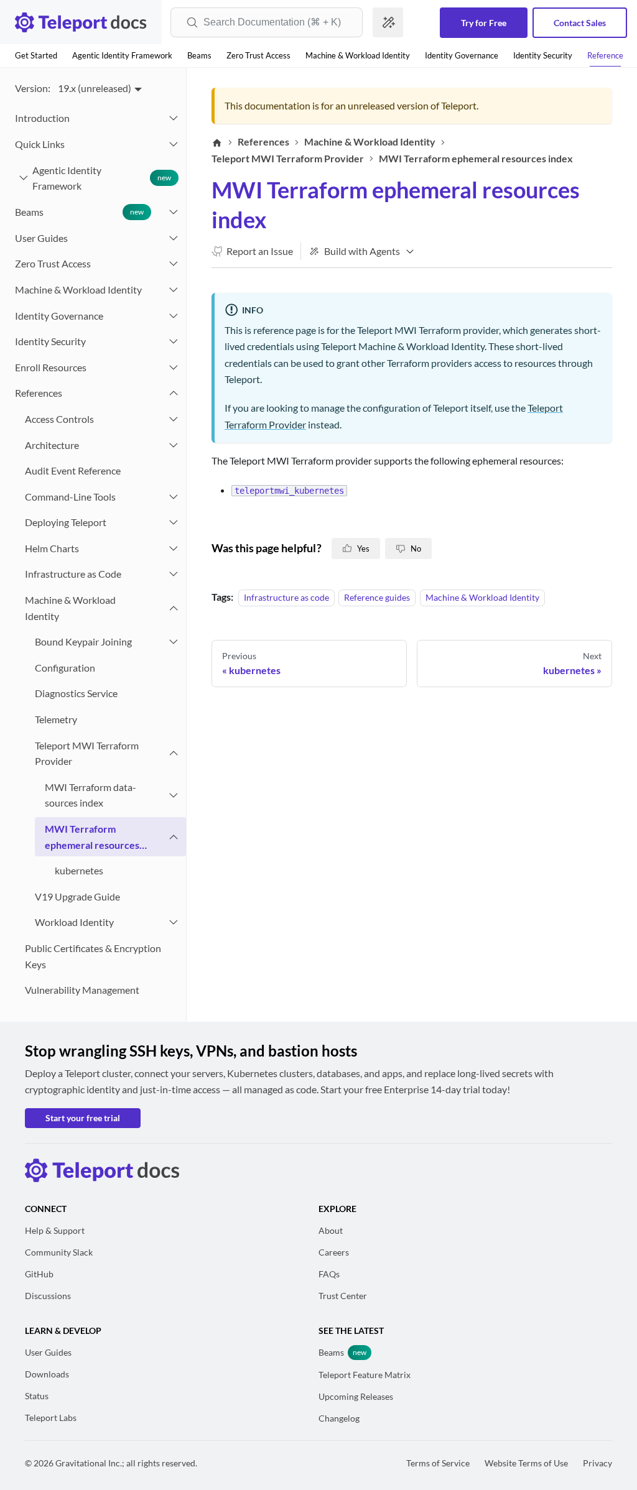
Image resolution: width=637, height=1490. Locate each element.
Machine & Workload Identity (357, 55)
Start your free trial (82, 1118)
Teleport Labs (51, 1417)
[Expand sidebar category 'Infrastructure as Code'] (173, 574)
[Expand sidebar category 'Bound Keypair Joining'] (173, 642)
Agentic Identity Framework (122, 55)
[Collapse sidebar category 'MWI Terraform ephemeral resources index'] (173, 836)
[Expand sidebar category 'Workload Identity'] (173, 922)
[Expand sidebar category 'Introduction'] (173, 118)
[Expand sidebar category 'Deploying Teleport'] (173, 522)
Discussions (48, 1295)
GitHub (39, 1274)
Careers (333, 1252)
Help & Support (55, 1230)
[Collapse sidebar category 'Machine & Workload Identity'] (173, 607)
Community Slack (59, 1252)
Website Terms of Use (526, 1463)
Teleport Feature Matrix (364, 1374)
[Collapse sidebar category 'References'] (173, 393)
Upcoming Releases (355, 1396)
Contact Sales (580, 22)
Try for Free (483, 22)
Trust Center (342, 1295)
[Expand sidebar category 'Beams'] (173, 212)
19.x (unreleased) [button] (94, 88)
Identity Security (542, 55)
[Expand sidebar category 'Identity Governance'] (173, 316)
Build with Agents (362, 251)
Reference (605, 55)
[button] (95, 144)
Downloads (47, 1374)
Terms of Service (438, 1463)
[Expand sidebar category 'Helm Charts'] (173, 548)
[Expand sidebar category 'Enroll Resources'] (173, 367)
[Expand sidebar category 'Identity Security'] (173, 341)
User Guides (48, 1352)
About (330, 1230)
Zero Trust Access (258, 55)
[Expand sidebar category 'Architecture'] (173, 445)
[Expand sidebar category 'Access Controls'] (173, 419)
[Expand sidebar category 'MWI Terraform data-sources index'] (173, 795)
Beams (199, 55)
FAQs (329, 1274)
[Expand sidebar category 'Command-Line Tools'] (173, 497)
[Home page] (217, 142)
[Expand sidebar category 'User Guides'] (173, 238)
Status (37, 1396)
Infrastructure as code (286, 597)
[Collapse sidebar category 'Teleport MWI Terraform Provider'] (173, 753)
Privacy (597, 1463)
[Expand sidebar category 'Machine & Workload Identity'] (173, 290)
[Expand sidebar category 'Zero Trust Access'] (173, 263)
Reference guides (377, 597)
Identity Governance (461, 55)
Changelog (339, 1418)
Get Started (36, 55)
